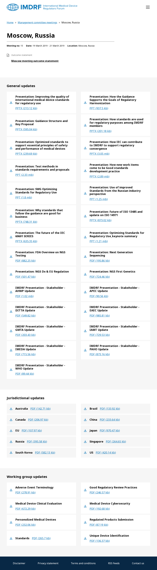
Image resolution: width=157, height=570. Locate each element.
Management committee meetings (37, 22)
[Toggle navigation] (147, 7)
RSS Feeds (114, 563)
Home (10, 22)
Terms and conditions (83, 563)
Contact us (138, 563)
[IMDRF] (42, 7)
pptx (26, 108)
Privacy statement (48, 563)
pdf (25, 260)
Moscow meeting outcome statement (35, 61)
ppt (99, 108)
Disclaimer (19, 563)
